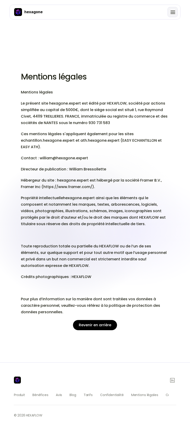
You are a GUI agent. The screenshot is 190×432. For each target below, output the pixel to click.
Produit (19, 395)
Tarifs (88, 395)
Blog (73, 395)
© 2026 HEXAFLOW (28, 415)
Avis (59, 395)
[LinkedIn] (172, 380)
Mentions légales (144, 395)
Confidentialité (112, 395)
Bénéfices (40, 395)
